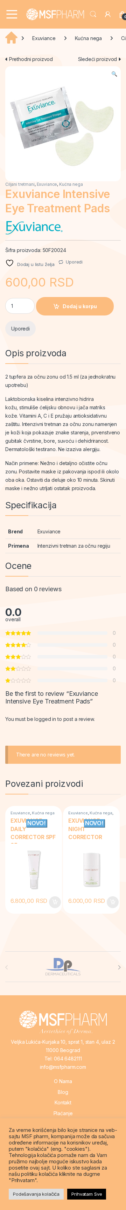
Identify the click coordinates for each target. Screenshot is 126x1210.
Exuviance (44, 38)
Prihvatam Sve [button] (86, 1194)
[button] (114, 74)
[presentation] (119, 967)
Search (93, 14)
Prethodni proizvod (30, 59)
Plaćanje (63, 1113)
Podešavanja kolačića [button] (36, 1194)
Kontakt (63, 1102)
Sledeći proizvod (98, 59)
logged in (45, 719)
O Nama (63, 1081)
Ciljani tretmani (20, 184)
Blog (63, 1092)
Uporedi (74, 262)
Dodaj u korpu (80, 306)
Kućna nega (88, 38)
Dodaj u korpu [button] (54, 902)
